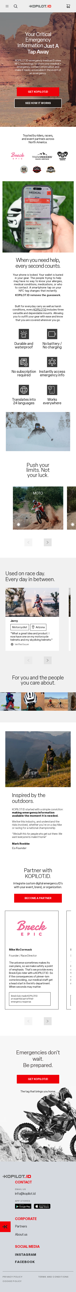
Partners (21, 1226)
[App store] (42, 1206)
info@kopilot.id (25, 1194)
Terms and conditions (53, 1277)
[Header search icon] (15, 6)
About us (21, 1234)
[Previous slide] (28, 542)
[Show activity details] (19, 524)
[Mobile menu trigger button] (8, 6)
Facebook (25, 1262)
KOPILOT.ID (40, 309)
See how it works (38, 103)
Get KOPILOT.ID (38, 91)
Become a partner (38, 898)
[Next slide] (48, 542)
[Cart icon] (66, 6)
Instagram (25, 1255)
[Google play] (23, 1206)
